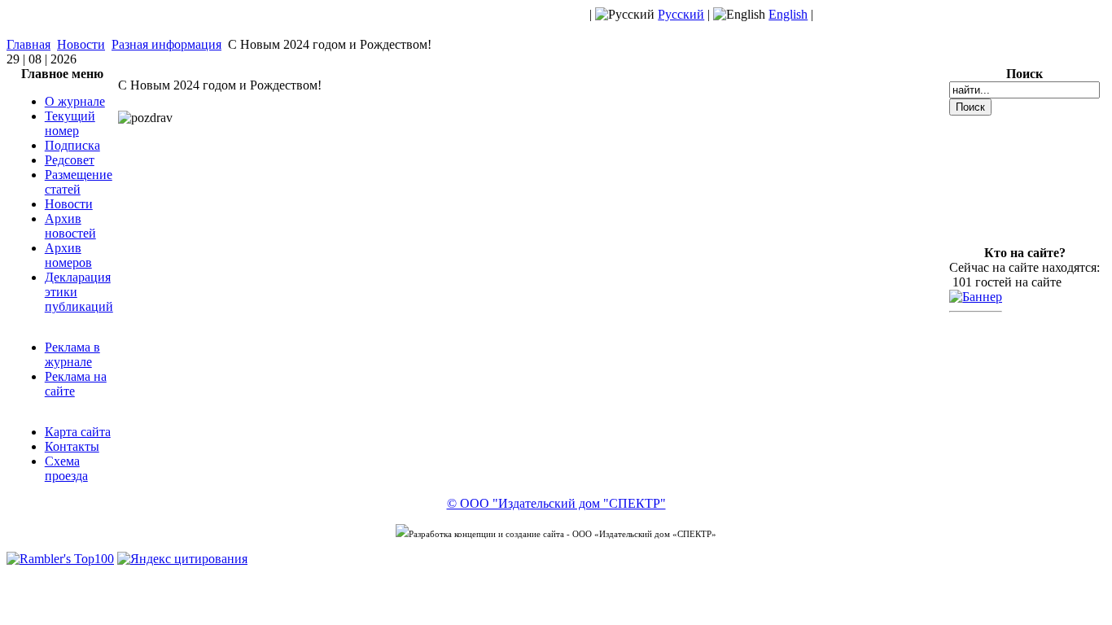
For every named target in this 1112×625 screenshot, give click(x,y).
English (788, 14)
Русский (681, 14)
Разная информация (166, 44)
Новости (81, 44)
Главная (28, 44)
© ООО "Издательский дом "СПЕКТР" (556, 503)
